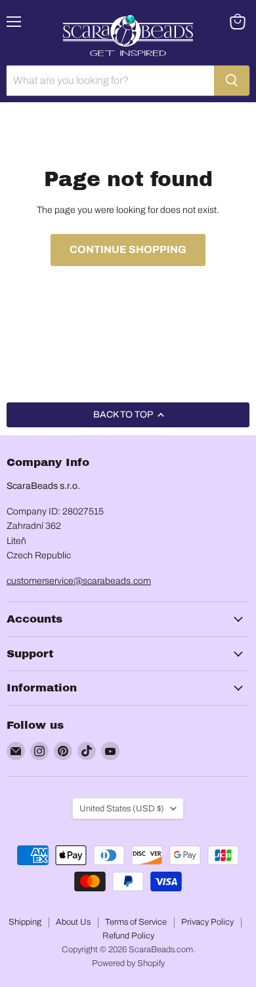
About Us (73, 922)
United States (121, 808)
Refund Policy (128, 935)
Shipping (25, 922)
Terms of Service (136, 922)
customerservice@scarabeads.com (79, 581)
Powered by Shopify (128, 963)
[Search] (231, 81)
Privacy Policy (207, 922)
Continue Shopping (128, 249)
